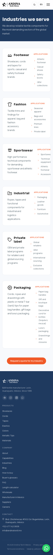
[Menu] (48, 4)
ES (41, 4)
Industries (7, 463)
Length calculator (10, 487)
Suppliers (6, 502)
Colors (5, 430)
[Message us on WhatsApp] (46, 548)
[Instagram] (10, 397)
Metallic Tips (8, 435)
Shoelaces (7, 411)
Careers (6, 507)
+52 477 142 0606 (10, 526)
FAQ (4, 482)
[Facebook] (4, 397)
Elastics (6, 425)
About (5, 453)
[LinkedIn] (16, 397)
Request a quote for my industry (26, 360)
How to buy (7, 472)
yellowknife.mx (40, 549)
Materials (6, 440)
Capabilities (7, 458)
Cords (5, 416)
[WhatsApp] (22, 397)
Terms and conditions (15, 549)
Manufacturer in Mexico (13, 497)
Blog (4, 467)
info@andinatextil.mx (12, 530)
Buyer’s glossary (9, 477)
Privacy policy (38, 545)
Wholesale (7, 492)
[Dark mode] (34, 4)
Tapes (5, 420)
